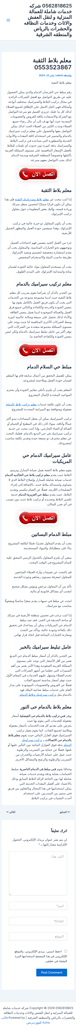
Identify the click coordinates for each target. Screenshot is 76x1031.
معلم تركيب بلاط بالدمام (21, 404)
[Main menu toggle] (8, 20)
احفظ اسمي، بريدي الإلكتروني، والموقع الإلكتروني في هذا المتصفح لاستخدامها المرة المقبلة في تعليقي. (41, 956)
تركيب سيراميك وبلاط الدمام (38, 695)
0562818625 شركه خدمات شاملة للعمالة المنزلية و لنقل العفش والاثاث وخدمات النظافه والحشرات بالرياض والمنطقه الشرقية (48, 20)
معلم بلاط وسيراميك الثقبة (32, 199)
